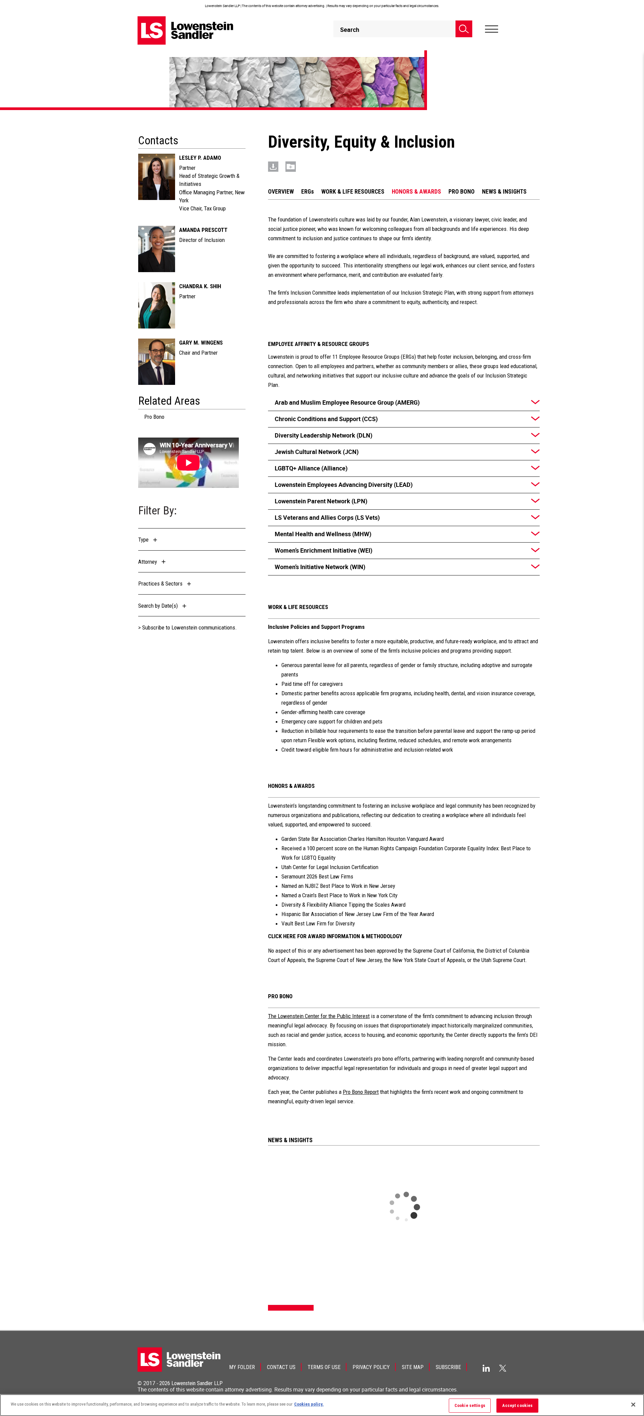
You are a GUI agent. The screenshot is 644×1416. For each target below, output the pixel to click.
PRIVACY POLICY (371, 1367)
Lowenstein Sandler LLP (197, 1383)
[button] (149, 540)
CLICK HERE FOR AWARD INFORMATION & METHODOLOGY (335, 936)
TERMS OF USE (324, 1367)
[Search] (463, 28)
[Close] (633, 1404)
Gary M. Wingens (201, 342)
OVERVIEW (281, 191)
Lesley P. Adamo (200, 157)
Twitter (502, 1368)
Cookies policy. (309, 1404)
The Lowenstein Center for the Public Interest (319, 1016)
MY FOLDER (242, 1367)
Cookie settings (469, 1405)
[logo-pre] (185, 30)
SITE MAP (413, 1367)
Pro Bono (154, 416)
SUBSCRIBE (448, 1367)
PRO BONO (461, 191)
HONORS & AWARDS (416, 191)
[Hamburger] (491, 29)
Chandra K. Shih (200, 286)
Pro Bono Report (361, 1092)
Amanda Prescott (203, 229)
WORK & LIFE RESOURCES (352, 191)
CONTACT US (281, 1367)
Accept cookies (517, 1405)
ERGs (307, 191)
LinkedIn (486, 1368)
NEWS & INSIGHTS (504, 191)
